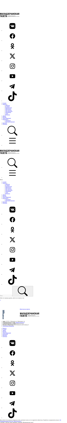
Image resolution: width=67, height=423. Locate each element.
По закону (7, 106)
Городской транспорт (10, 121)
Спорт (6, 113)
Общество (7, 105)
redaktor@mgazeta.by (20, 322)
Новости (4, 104)
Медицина (7, 114)
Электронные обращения (8, 326)
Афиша (4, 115)
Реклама (4, 117)
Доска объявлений (7, 118)
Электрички (8, 120)
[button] (12, 135)
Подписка (5, 124)
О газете (4, 103)
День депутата (8, 110)
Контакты (5, 123)
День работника (8, 111)
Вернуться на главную (25, 309)
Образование (8, 112)
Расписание (5, 119)
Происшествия (8, 107)
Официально (8, 108)
